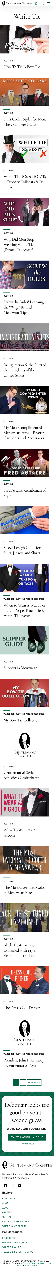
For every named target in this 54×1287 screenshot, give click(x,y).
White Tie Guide (11, 1247)
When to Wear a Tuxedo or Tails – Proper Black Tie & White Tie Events (24, 610)
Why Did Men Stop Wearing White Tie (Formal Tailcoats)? (18, 244)
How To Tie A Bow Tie (21, 66)
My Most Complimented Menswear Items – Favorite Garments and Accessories (24, 433)
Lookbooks (9, 1238)
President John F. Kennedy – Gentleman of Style (23, 1062)
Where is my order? (14, 1226)
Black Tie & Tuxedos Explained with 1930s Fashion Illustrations (19, 950)
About (6, 1207)
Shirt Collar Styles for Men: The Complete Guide (24, 121)
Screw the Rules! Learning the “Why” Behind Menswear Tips (23, 307)
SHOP (5, 1203)
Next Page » (34, 1083)
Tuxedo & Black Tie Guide (17, 1252)
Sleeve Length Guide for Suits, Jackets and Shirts (21, 550)
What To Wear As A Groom (19, 832)
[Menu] (48, 3)
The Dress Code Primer (21, 1007)
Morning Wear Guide (15, 1242)
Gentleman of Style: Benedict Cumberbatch (21, 775)
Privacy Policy (31, 1265)
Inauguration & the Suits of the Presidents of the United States (24, 370)
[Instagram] (12, 1185)
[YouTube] (19, 1185)
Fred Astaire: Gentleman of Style (24, 493)
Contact (7, 1217)
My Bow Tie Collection (21, 720)
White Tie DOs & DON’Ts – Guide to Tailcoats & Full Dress (24, 182)
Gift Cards (9, 1198)
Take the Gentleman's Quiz (27, 1137)
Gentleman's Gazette (17, 3)
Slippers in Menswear (20, 667)
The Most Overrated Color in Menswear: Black (24, 890)
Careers (7, 1212)
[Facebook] (5, 1185)
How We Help (27, 1143)
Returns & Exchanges (15, 1221)
